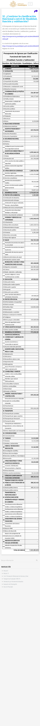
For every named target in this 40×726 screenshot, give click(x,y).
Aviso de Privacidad (8, 587)
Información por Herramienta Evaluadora (13, 581)
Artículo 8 (5, 571)
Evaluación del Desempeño (10, 584)
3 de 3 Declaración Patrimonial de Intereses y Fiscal (15, 576)
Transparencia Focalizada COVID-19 (11, 579)
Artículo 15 (6, 573)
